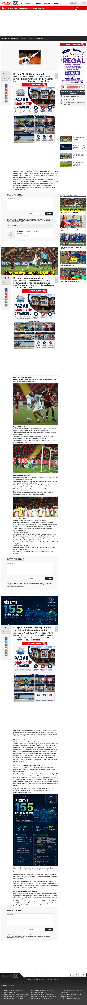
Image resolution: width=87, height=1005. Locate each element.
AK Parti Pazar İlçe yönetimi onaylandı (39, 992)
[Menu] (71, 3)
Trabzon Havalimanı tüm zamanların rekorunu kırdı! (19, 8)
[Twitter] (6, 88)
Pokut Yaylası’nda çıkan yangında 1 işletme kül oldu (70, 998)
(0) (24, 236)
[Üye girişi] (80, 975)
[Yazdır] (6, 97)
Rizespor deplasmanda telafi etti (10, 992)
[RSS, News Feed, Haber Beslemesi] (76, 975)
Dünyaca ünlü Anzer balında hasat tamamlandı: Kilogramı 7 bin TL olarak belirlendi (14, 994)
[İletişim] (81, 3)
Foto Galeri (39, 975)
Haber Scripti (56, 979)
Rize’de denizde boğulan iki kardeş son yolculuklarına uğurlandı (69, 994)
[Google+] (6, 91)
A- (57, 77)
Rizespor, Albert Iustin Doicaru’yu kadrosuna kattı (42, 998)
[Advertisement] (43, 23)
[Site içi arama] (84, 3)
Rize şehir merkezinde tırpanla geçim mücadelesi (13, 990)
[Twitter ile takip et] (73, 975)
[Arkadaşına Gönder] (6, 94)
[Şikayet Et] (51, 236)
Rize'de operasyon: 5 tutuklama (65, 992)
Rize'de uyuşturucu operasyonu (66, 996)
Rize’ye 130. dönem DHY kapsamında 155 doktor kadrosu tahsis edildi (70, 990)
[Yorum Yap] (6, 101)
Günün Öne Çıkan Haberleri (7, 985)
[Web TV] (74, 3)
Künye (33, 975)
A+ (57, 74)
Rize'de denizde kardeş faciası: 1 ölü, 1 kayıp (13, 998)
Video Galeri (46, 975)
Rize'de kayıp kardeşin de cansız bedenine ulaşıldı (42, 994)
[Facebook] (6, 85)
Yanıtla (19, 236)
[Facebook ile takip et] (70, 975)
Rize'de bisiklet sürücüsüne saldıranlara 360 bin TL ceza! (43, 996)
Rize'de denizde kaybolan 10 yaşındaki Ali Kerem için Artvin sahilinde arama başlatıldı (13, 996)
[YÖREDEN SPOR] (20, 3)
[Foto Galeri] (77, 3)
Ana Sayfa (28, 975)
